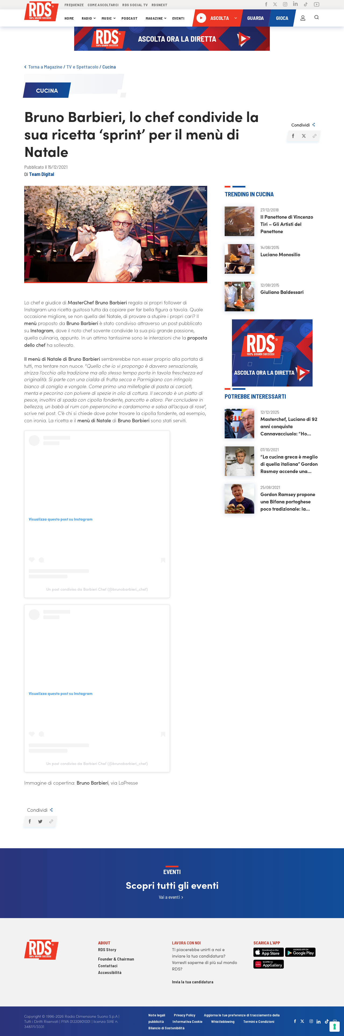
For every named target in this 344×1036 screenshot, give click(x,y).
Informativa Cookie (187, 1021)
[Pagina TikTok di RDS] (306, 5)
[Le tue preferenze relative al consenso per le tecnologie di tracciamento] (334, 1026)
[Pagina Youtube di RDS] (316, 5)
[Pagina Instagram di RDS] (285, 5)
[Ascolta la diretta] (201, 18)
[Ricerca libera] (316, 18)
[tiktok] (327, 1021)
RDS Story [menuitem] (107, 949)
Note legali (157, 1015)
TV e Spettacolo (82, 67)
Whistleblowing (222, 1021)
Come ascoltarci (103, 4)
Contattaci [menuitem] (107, 965)
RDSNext (159, 4)
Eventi (178, 18)
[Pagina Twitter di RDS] (275, 5)
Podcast (129, 18)
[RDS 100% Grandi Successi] (41, 12)
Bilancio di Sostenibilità (166, 1028)
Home (69, 18)
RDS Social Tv (135, 4)
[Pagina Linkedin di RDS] (295, 4)
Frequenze (74, 4)
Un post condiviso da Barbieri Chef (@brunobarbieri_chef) (97, 589)
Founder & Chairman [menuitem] (116, 958)
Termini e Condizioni (258, 1021)
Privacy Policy (184, 1015)
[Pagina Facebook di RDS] (266, 5)
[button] (292, 136)
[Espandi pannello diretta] (235, 18)
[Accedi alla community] (303, 18)
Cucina (109, 67)
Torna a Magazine (45, 67)
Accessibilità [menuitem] (109, 972)
